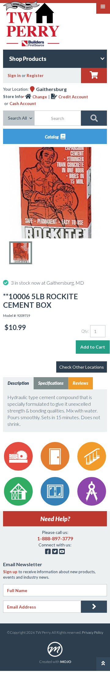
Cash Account (22, 103)
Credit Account (73, 96)
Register (35, 75)
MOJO (65, 661)
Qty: (85, 331)
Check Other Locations (81, 367)
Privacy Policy (92, 632)
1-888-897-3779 (55, 538)
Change (39, 96)
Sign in (14, 75)
